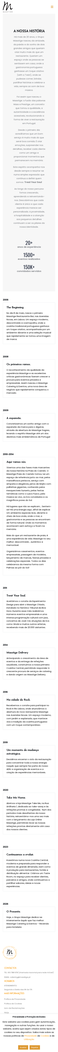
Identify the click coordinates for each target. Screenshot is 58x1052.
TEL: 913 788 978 (11, 972)
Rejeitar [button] (34, 1047)
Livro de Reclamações (14, 1008)
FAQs (6, 1012)
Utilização (29, 1039)
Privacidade (30, 1035)
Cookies (45, 1035)
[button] (53, 7)
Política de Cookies (13, 1003)
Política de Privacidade (14, 999)
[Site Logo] (8, 6)
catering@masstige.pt (20, 977)
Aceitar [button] (23, 1047)
